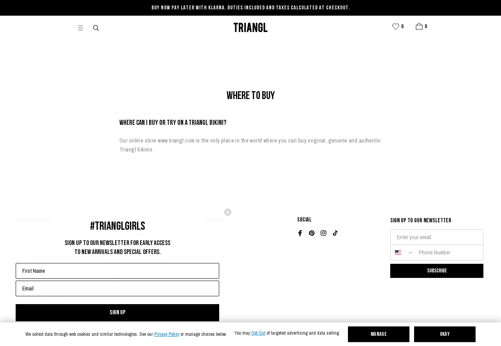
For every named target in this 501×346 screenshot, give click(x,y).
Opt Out (258, 333)
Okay (445, 334)
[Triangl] (250, 27)
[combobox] (403, 252)
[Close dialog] (228, 212)
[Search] (97, 27)
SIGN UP (118, 312)
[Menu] (84, 27)
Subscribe (437, 270)
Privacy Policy (166, 334)
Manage (379, 334)
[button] (419, 26)
